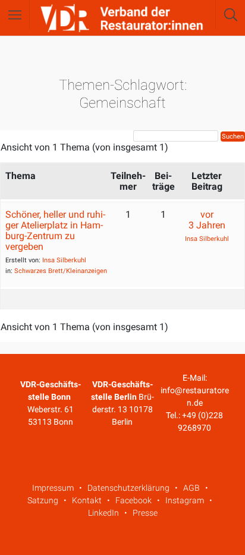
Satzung (42, 500)
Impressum (53, 488)
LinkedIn (103, 513)
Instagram (184, 500)
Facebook (133, 500)
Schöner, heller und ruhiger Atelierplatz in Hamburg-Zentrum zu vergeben (55, 230)
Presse (145, 513)
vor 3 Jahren (207, 220)
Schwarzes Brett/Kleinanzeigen (60, 271)
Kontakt (87, 500)
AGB (191, 488)
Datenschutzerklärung (128, 488)
